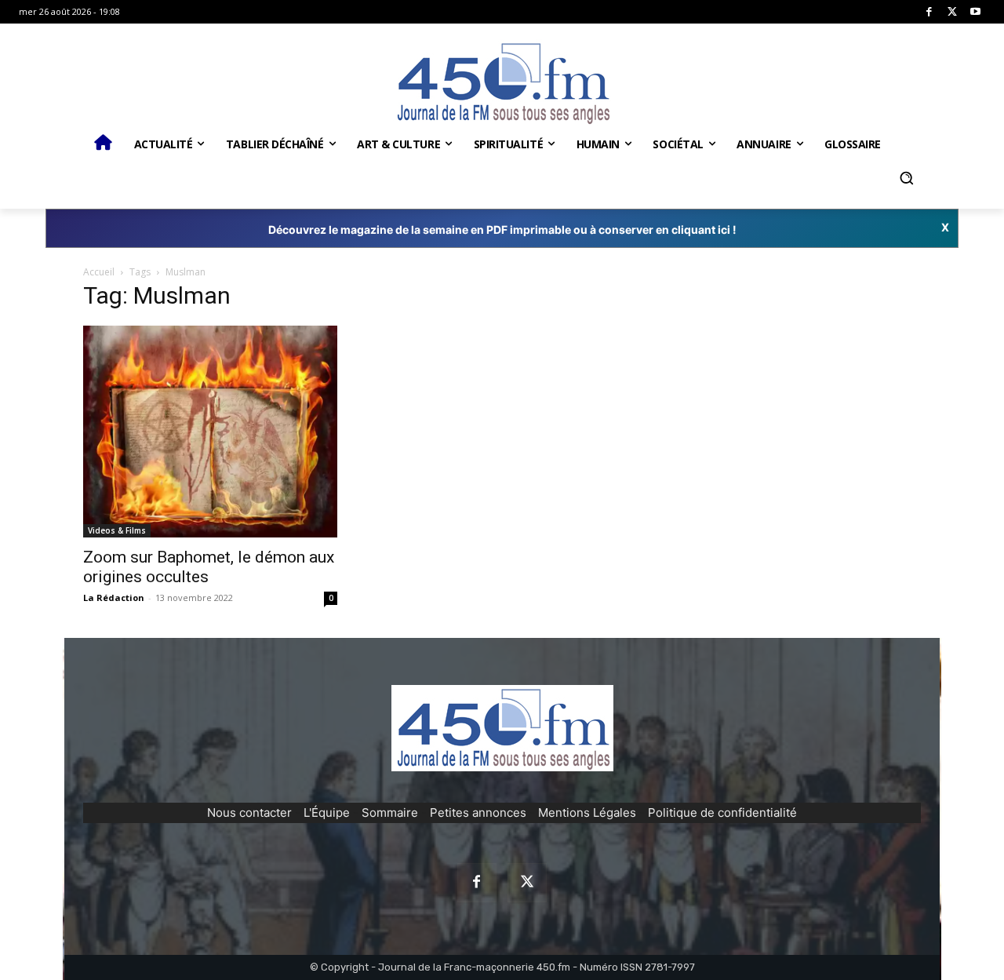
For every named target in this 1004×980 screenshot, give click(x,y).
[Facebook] (929, 12)
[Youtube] (975, 12)
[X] (952, 12)
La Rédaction (113, 597)
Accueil (99, 272)
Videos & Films (117, 530)
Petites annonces (478, 812)
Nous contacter (249, 812)
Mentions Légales (587, 812)
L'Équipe (327, 812)
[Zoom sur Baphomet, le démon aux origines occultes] (210, 431)
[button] (906, 178)
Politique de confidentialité (722, 812)
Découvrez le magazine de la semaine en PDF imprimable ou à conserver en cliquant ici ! (502, 229)
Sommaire (390, 812)
